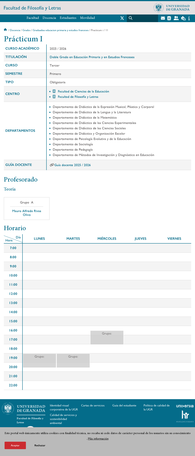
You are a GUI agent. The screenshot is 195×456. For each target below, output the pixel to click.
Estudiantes (68, 18)
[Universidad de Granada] (171, 8)
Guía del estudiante (124, 405)
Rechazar (39, 445)
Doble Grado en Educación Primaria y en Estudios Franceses (92, 57)
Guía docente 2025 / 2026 (72, 165)
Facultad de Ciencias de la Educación (83, 91)
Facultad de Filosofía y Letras (32, 7)
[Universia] (184, 406)
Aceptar (15, 445)
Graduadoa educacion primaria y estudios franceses (61, 30)
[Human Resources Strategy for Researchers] (184, 416)
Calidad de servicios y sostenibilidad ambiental (63, 419)
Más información (98, 438)
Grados (26, 30)
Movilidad (87, 18)
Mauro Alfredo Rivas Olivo (26, 213)
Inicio (6, 30)
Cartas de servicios (93, 405)
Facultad (33, 18)
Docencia (49, 18)
